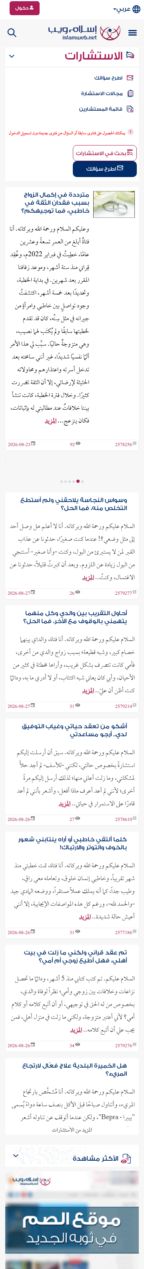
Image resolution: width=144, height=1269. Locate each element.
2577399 (123, 458)
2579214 (123, 707)
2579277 (123, 594)
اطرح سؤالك (108, 78)
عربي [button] (123, 9)
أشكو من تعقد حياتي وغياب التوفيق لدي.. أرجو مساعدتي (74, 730)
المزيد (41, 434)
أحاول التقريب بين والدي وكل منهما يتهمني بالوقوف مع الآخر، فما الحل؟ (74, 617)
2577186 (123, 933)
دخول (22, 8)
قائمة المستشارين (100, 109)
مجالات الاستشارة (102, 93)
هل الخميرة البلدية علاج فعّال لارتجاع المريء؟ (74, 1069)
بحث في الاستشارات (101, 153)
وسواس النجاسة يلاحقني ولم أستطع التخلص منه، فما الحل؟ (73, 504)
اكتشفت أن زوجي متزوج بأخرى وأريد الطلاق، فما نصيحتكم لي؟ (55, 202)
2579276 (123, 1046)
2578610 (123, 820)
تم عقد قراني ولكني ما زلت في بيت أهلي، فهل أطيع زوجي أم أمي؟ (75, 956)
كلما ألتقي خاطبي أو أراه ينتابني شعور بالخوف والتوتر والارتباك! (72, 843)
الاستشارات (95, 56)
